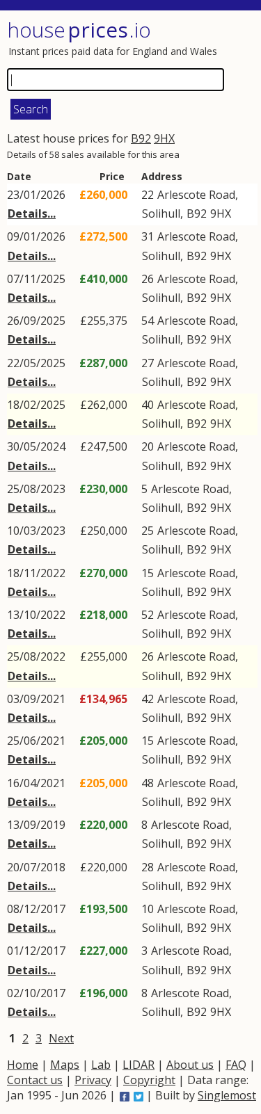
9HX (164, 138)
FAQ (236, 1064)
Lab (101, 1064)
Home (22, 1064)
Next (61, 1038)
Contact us (35, 1080)
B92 (141, 138)
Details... (32, 213)
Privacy (92, 1080)
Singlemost (227, 1095)
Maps (64, 1064)
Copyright (149, 1080)
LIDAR (138, 1064)
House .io (79, 29)
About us (190, 1064)
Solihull (161, 213)
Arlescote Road (196, 194)
